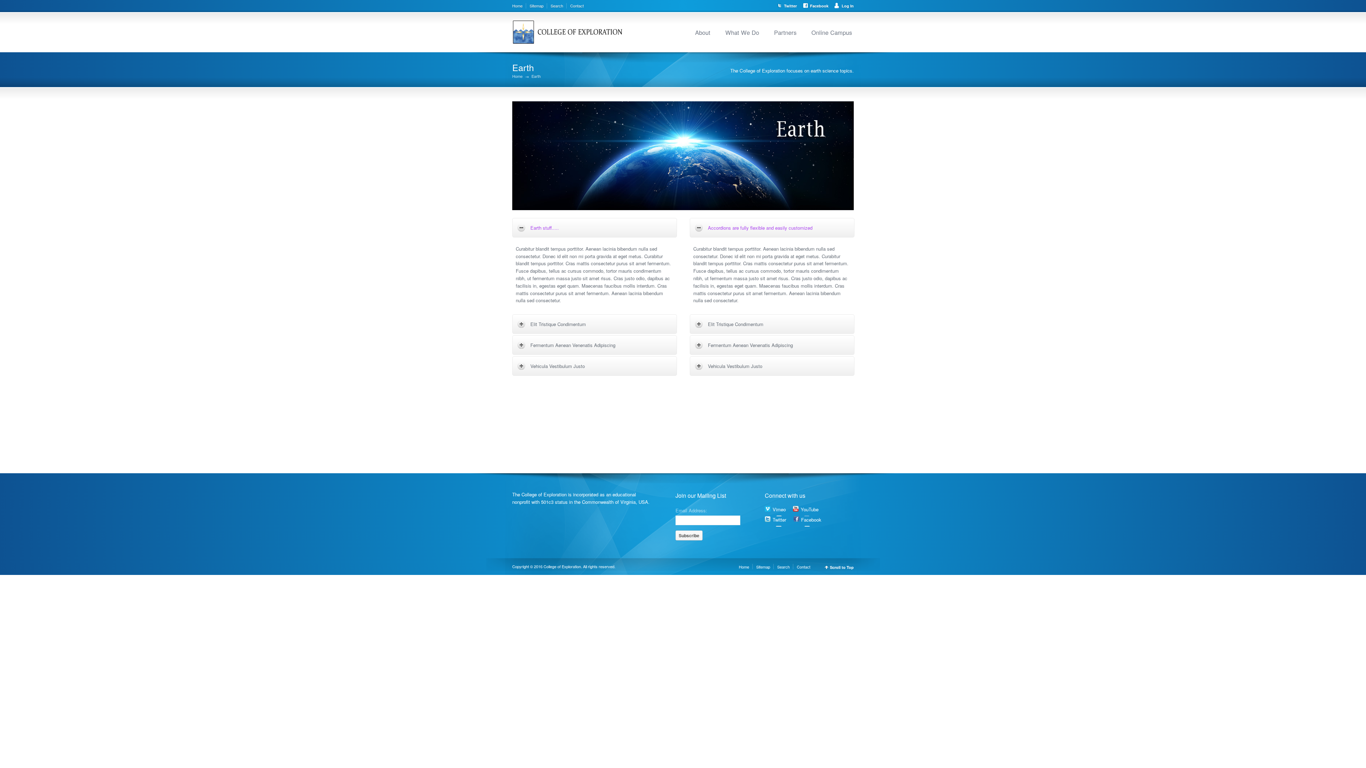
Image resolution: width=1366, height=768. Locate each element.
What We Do (742, 32)
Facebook (819, 6)
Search (557, 6)
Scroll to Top (842, 567)
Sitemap (537, 6)
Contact (577, 6)
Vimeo (779, 509)
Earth (536, 76)
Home (517, 6)
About (702, 32)
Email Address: (691, 510)
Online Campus (831, 32)
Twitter (790, 6)
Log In (848, 6)
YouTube (810, 509)
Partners (785, 32)
